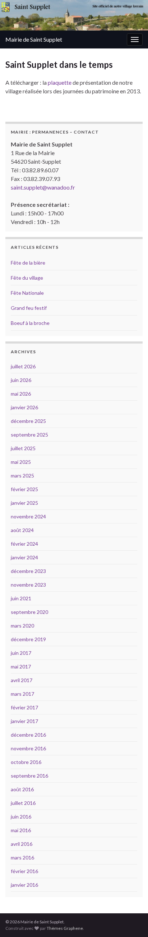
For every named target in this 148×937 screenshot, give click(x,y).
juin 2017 (21, 653)
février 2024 (24, 544)
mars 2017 (22, 694)
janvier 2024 (24, 557)
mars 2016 (22, 857)
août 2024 (22, 530)
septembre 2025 (29, 435)
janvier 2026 (24, 407)
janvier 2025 (24, 503)
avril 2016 (21, 844)
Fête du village (27, 278)
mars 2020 (22, 626)
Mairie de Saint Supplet (33, 39)
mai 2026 (21, 394)
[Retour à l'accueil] (74, 15)
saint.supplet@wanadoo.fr (43, 187)
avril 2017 (21, 680)
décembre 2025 (28, 421)
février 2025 (24, 489)
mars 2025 (22, 475)
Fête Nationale (27, 293)
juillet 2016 (23, 803)
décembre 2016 (28, 735)
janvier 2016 (24, 885)
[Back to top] (132, 921)
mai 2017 (21, 666)
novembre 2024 (28, 516)
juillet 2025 (23, 448)
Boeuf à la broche (30, 323)
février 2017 (24, 707)
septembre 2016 (29, 776)
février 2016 (24, 871)
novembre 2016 (28, 748)
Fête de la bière (28, 263)
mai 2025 (21, 462)
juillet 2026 (23, 366)
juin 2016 (21, 817)
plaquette (59, 82)
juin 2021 (21, 598)
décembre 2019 (28, 639)
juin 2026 (21, 380)
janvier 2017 (24, 721)
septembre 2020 (29, 612)
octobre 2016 (26, 762)
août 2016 (22, 789)
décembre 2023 (28, 571)
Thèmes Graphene (65, 928)
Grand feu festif (29, 308)
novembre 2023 (28, 585)
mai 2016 (21, 830)
